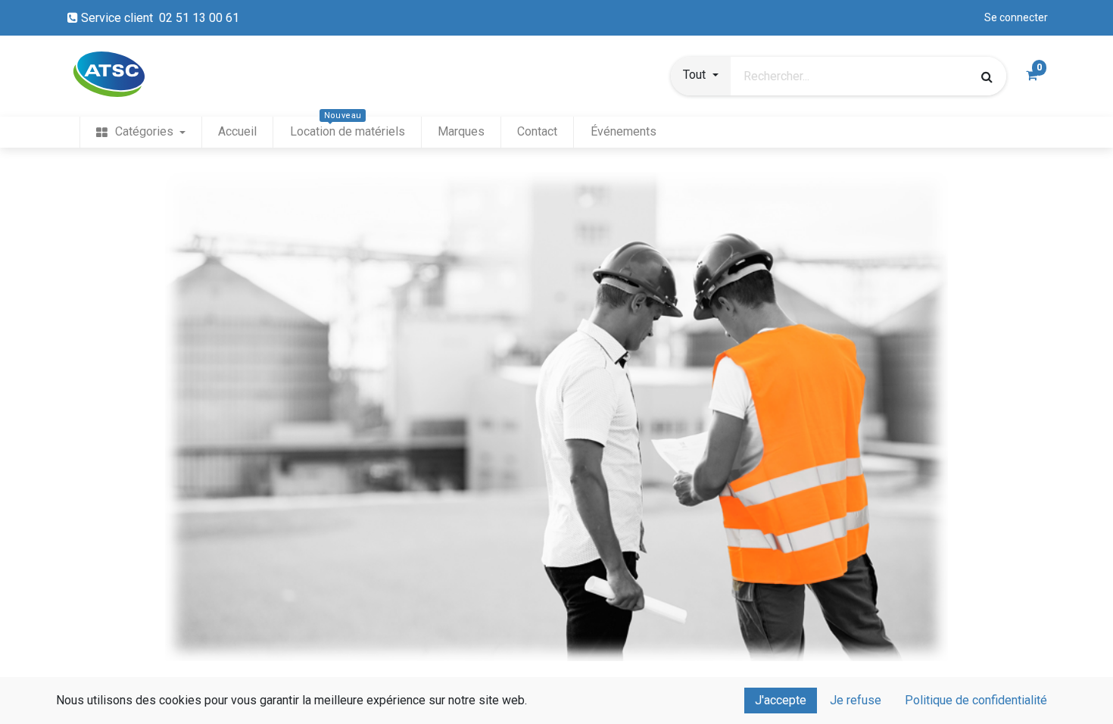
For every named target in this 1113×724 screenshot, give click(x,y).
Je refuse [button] (855, 700)
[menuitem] (141, 132)
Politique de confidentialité (976, 700)
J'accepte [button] (780, 700)
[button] (700, 76)
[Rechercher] (986, 76)
